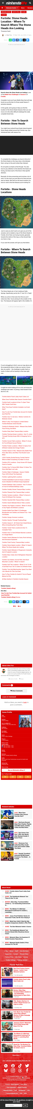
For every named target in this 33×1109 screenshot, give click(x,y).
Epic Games (4, 728)
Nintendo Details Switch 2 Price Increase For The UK (17, 943)
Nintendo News (8, 1090)
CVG (21, 1093)
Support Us (8, 954)
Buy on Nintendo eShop (16, 770)
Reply (22, 679)
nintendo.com (5, 764)
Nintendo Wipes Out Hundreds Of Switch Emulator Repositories (17, 938)
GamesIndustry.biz (12, 1093)
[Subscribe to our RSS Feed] (6, 1066)
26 (12, 859)
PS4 (10, 724)
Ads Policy (18, 957)
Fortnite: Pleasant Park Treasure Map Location (16, 492)
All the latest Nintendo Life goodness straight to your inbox (16, 1101)
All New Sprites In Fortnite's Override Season (15, 579)
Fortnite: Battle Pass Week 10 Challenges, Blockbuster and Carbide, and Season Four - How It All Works (16, 512)
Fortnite (4, 15)
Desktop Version (22, 960)
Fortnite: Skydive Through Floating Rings (14, 520)
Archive (25, 957)
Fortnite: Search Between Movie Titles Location (16, 503)
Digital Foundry (22, 1087)
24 (12, 817)
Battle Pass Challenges (12, 94)
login (25, 702)
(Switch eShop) (8, 588)
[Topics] (3, 3)
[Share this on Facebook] (17, 40)
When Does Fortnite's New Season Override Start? (17, 399)
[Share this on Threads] (24, 40)
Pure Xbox (24, 1084)
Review (10, 597)
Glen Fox (9, 35)
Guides (24, 12)
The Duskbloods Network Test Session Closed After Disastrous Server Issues (17, 931)
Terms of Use (9, 957)
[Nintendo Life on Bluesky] (6, 1070)
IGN (15, 1090)
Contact (15, 954)
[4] (8, 380)
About (11, 951)
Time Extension (11, 1087)
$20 (20, 777)
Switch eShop (16, 12)
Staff (16, 951)
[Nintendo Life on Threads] (20, 1070)
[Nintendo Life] (16, 3)
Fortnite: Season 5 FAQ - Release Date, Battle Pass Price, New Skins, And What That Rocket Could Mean (17, 453)
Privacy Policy (24, 954)
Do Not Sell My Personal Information (16, 1080)
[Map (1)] (16, 272)
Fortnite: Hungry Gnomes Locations (12, 517)
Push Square (15, 1084)
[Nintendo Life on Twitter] (27, 1066)
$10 (28, 777)
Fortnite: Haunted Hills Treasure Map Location (16, 500)
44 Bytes (19, 1078)
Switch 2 (4, 724)
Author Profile (13, 679)
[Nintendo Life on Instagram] (13, 1070)
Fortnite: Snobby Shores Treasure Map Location (16, 489)
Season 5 (23, 94)
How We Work (24, 951)
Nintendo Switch (6, 12)
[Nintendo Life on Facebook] (27, 1070)
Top (6, 951)
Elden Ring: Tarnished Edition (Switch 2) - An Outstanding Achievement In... (17, 903)
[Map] (16, 212)
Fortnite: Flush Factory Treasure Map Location (16, 542)
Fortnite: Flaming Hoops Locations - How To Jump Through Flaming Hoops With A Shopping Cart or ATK (17, 436)
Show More (16, 1055)
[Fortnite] (16, 81)
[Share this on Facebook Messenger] (27, 40)
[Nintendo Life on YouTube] (13, 1066)
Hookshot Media (14, 1076)
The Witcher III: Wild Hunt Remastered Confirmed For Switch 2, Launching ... (16, 910)
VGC (28, 1090)
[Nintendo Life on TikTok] (20, 1066)
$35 (13, 777)
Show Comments (17, 691)
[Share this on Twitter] (20, 40)
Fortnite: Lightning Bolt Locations (12, 477)
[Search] (30, 3)
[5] (25, 380)
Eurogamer (22, 1090)
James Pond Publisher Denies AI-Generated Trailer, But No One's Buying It (17, 916)
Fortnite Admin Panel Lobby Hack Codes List (15, 396)
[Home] (2, 8)
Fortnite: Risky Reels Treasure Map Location (15, 431)
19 (12, 849)
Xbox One (13, 724)
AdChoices (27, 1078)
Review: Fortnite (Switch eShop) (9, 755)
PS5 (7, 724)
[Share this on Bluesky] (13, 40)
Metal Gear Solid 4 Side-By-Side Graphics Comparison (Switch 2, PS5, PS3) (18, 922)
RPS (25, 1093)
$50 (5, 777)
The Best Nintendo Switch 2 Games (18, 926)
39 (12, 838)
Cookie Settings (10, 960)
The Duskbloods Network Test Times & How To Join (16, 897)
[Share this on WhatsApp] (10, 40)
